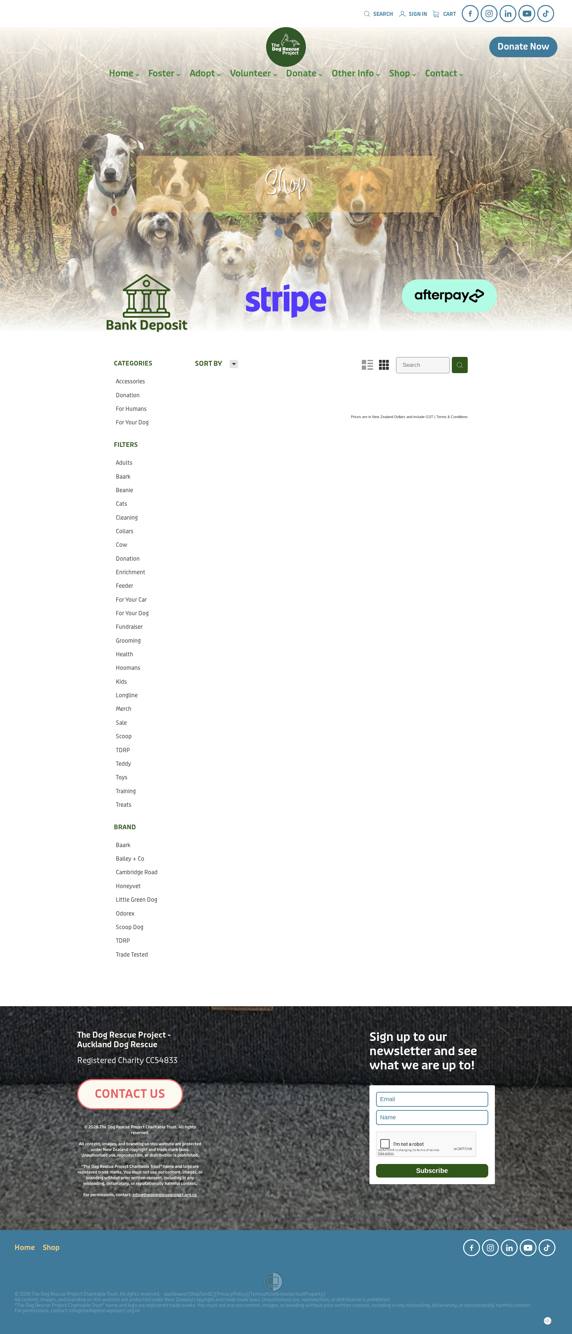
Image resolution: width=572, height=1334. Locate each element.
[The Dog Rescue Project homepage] (286, 47)
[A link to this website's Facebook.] (470, 13)
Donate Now (523, 46)
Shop (400, 73)
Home (122, 73)
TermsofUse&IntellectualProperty (286, 1294)
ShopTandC (201, 1294)
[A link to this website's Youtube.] (526, 13)
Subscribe (432, 1170)
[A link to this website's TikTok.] (545, 13)
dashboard (175, 1294)
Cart (449, 14)
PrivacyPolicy (231, 1294)
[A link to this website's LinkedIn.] (508, 13)
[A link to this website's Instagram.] (489, 13)
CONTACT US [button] (130, 1094)
